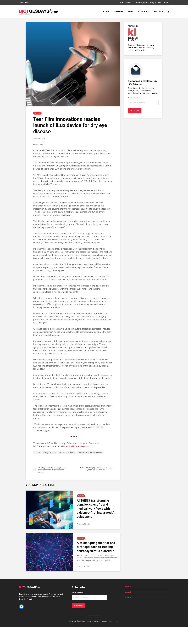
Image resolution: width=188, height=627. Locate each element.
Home (106, 11)
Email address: (134, 97)
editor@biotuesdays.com (77, 446)
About (128, 592)
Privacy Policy (114, 621)
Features (118, 11)
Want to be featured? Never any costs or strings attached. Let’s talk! (144, 3)
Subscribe (143, 11)
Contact (158, 11)
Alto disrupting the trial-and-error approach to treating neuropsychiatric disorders (96, 547)
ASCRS (37, 452)
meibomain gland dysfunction (90, 452)
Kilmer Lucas (24, 3)
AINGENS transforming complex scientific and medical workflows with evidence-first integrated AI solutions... (96, 509)
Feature (37, 113)
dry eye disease (49, 452)
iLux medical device (67, 452)
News (130, 11)
